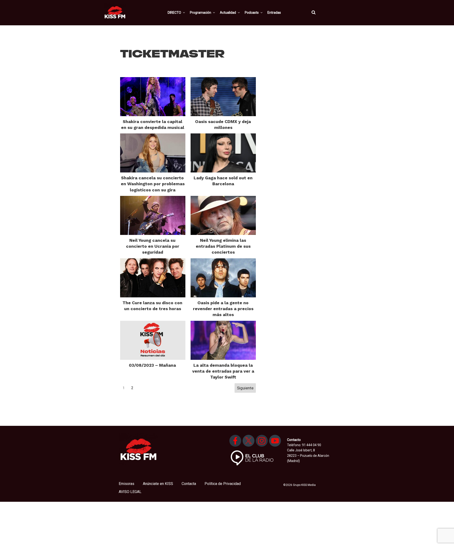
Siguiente (245, 388)
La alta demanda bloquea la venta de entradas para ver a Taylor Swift (223, 371)
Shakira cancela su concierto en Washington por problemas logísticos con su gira (153, 183)
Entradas (274, 12)
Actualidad (228, 12)
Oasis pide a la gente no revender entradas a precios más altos (223, 308)
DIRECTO (174, 12)
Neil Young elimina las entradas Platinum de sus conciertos (223, 246)
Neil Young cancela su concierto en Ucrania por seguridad (152, 246)
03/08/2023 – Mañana (152, 365)
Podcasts (252, 12)
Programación (200, 12)
